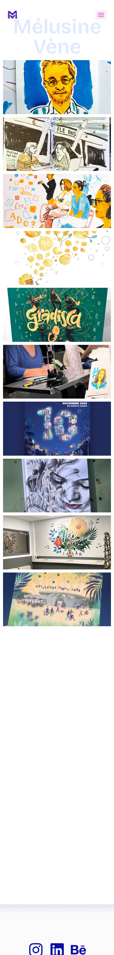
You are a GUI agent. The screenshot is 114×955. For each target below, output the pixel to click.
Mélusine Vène (57, 37)
